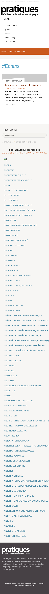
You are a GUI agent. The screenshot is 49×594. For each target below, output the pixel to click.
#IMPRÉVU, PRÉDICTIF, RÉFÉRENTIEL (21, 225)
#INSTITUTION (10, 416)
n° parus (6, 30)
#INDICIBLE (9, 295)
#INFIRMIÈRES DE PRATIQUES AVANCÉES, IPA (24, 346)
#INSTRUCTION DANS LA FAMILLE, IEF (20, 426)
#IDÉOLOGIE (9, 185)
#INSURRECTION (11, 436)
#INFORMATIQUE (11, 356)
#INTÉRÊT (8, 471)
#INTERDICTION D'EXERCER (17, 461)
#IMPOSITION (10, 220)
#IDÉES (7, 165)
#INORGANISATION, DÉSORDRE (18, 401)
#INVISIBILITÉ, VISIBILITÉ (14, 531)
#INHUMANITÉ (10, 376)
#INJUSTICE (9, 391)
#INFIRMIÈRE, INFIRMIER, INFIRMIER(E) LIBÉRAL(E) (26, 341)
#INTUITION (9, 521)
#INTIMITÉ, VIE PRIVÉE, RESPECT (19, 516)
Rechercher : (11, 129)
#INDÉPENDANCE (12, 280)
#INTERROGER (11, 506)
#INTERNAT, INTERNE (13, 476)
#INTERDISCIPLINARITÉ (14, 466)
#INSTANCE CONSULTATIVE (16, 411)
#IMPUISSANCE (11, 235)
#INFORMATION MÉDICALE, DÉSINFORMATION (24, 351)
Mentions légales (10, 583)
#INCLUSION (9, 260)
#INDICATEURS (11, 290)
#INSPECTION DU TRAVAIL (16, 406)
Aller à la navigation (7, 2)
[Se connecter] (44, 18)
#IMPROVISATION (12, 230)
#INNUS (7, 396)
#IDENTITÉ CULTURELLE (15, 175)
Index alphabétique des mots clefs (24, 150)
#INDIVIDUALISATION (13, 306)
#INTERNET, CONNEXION (15, 491)
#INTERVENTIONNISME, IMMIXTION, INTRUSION (25, 511)
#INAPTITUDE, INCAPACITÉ (16, 240)
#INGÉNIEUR (9, 371)
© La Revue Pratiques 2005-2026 (32, 583)
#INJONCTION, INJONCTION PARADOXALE (22, 386)
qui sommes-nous (10, 26)
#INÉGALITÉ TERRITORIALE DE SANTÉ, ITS (23, 316)
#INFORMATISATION (13, 361)
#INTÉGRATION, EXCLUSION (16, 441)
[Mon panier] (36, 18)
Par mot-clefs (20, 142)
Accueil (4, 51)
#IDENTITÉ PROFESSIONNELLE (18, 180)
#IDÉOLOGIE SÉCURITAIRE (16, 190)
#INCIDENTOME (11, 255)
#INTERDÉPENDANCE (14, 456)
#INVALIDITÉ (9, 526)
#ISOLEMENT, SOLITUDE (15, 536)
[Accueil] (19, 10)
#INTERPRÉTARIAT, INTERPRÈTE (19, 496)
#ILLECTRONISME (12, 195)
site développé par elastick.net (24, 586)
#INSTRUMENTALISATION (15, 431)
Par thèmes (31, 142)
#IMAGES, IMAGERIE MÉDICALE (18, 205)
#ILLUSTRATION (11, 200)
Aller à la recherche (33, 2)
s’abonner (7, 34)
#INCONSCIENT (11, 270)
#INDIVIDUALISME (12, 311)
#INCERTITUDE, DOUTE (14, 245)
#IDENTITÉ (9, 170)
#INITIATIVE (9, 381)
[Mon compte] (40, 18)
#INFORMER (9, 366)
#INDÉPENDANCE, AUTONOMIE (18, 285)
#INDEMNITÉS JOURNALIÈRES (17, 275)
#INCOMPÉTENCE (12, 265)
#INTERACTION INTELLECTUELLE (19, 451)
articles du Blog (9, 38)
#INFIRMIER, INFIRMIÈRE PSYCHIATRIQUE (22, 336)
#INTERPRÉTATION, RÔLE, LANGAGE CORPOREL (26, 501)
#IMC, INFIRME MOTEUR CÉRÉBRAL (20, 210)
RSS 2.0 (19, 583)
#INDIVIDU (8, 301)
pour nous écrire (9, 42)
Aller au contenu (20, 2)
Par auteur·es (8, 142)
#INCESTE (8, 250)
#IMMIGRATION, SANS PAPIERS (18, 215)
